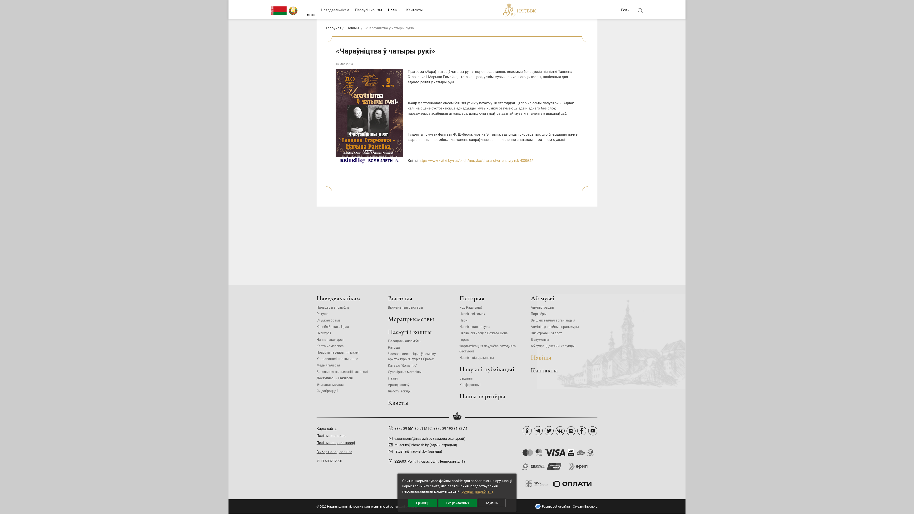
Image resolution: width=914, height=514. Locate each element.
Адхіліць (492, 503)
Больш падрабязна (477, 491)
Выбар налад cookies (334, 452)
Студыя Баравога (585, 506)
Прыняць (422, 503)
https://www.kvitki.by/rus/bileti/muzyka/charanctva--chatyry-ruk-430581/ (476, 160)
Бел (624, 10)
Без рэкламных (457, 503)
